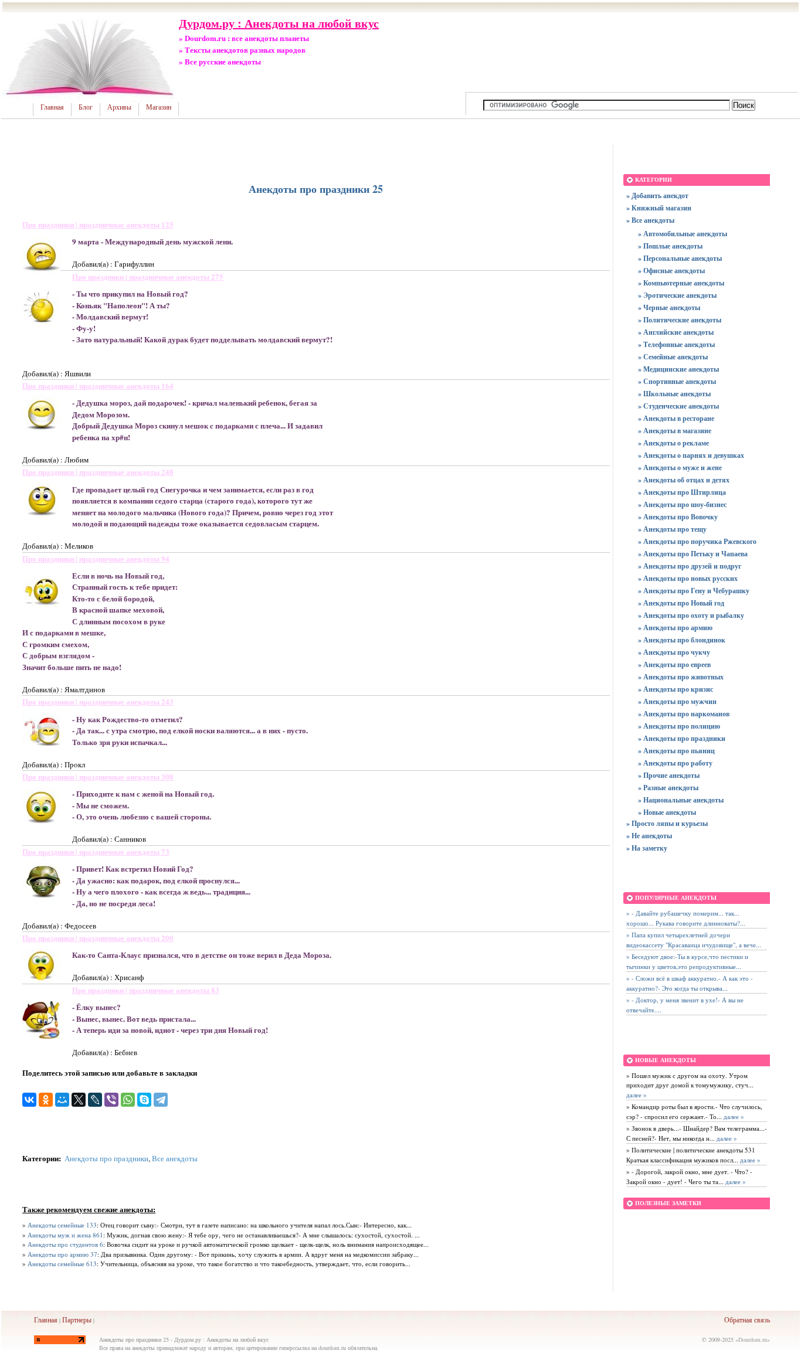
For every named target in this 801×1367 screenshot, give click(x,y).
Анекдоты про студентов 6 (65, 1244)
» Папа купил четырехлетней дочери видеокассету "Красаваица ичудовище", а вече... (693, 939)
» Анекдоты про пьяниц (676, 751)
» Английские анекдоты (676, 332)
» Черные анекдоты (669, 307)
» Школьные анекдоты (674, 394)
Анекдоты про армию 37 (62, 1254)
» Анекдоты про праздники (681, 738)
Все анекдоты (175, 1158)
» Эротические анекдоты (677, 295)
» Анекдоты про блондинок (681, 640)
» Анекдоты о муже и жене (680, 467)
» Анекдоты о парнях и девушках (691, 455)
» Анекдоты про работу (675, 763)
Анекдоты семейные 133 (62, 1224)
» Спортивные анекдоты (677, 381)
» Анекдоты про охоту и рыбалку (691, 615)
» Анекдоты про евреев (674, 664)
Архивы (119, 107)
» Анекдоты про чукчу (674, 652)
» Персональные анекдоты (680, 258)
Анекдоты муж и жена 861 (65, 1234)
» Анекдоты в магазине (674, 431)
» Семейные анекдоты (673, 357)
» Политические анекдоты (679, 320)
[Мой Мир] (62, 1100)
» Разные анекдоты (668, 788)
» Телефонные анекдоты (676, 344)
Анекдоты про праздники (106, 1158)
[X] (79, 1100)
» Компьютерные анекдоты (681, 283)
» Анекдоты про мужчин (677, 701)
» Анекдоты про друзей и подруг (689, 566)
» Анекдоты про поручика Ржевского (697, 541)
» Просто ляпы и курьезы (667, 823)
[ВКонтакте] (29, 1100)
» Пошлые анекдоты (670, 246)
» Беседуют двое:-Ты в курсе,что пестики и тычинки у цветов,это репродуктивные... (687, 961)
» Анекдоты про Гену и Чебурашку (693, 591)
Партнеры (76, 1319)
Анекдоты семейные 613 (62, 1263)
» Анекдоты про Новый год (681, 603)
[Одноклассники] (46, 1100)
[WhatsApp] (128, 1100)
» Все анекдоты (650, 220)
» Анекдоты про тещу (672, 529)
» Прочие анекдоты (669, 775)
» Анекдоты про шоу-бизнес (682, 504)
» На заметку (646, 848)
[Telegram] (161, 1100)
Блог (86, 107)
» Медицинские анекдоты (678, 369)
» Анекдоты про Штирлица (682, 492)
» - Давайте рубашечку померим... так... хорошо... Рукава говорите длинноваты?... (685, 918)
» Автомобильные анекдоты (682, 234)
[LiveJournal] (95, 1100)
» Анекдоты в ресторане (676, 418)
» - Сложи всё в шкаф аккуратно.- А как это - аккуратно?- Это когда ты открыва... (689, 983)
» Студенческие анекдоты (678, 406)
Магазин (158, 107)
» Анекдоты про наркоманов (683, 714)
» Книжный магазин (658, 208)
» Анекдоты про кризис (675, 689)
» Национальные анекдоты (681, 800)
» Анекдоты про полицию (679, 726)
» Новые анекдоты (667, 812)
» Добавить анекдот (657, 195)
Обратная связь (747, 1319)
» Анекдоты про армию (675, 628)
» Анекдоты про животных (681, 677)
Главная (52, 107)
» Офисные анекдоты (671, 271)
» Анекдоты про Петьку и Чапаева (693, 554)
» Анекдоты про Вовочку (678, 517)
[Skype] (144, 1100)
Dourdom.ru (752, 1339)
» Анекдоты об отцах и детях (683, 480)
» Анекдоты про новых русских (688, 578)
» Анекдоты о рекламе (673, 443)
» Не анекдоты (649, 836)
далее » (636, 1094)
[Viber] (111, 1100)
